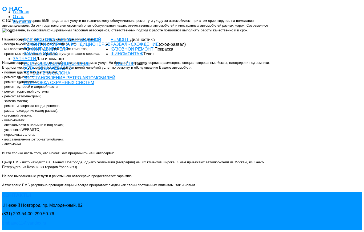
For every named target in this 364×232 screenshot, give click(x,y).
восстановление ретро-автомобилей (69, 78)
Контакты (22, 21)
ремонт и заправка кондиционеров (67, 44)
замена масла (40, 54)
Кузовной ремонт (133, 49)
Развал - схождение (135, 44)
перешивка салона (46, 73)
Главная (21, 12)
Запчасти (24, 58)
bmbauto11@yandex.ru (24, 223)
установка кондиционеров (56, 63)
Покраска (164, 49)
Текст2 (140, 63)
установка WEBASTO (47, 68)
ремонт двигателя (45, 49)
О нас (18, 16)
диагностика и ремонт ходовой (62, 39)
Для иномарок (50, 58)
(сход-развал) (172, 44)
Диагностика (142, 39)
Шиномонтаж (127, 54)
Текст (148, 54)
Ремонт (120, 39)
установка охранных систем (58, 82)
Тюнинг (124, 63)
